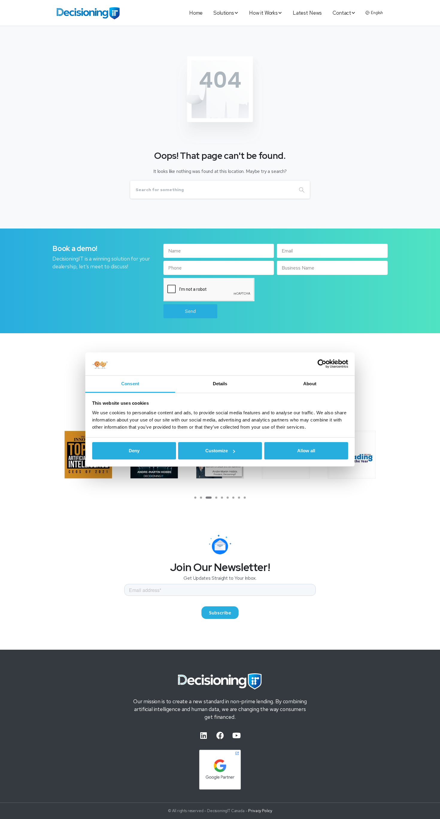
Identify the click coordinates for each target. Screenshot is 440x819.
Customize (216, 450)
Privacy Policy (260, 810)
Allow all (306, 450)
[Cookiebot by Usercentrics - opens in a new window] (322, 364)
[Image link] (220, 681)
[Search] (302, 190)
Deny (134, 450)
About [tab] (309, 383)
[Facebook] (220, 735)
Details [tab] (220, 383)
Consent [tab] (130, 383)
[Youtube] (236, 735)
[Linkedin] (203, 735)
